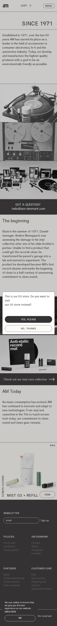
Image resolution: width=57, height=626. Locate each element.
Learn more (10, 611)
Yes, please (28, 320)
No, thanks (28, 329)
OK (20, 618)
